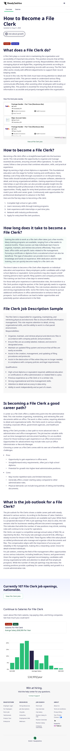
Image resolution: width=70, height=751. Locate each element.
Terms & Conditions (60, 709)
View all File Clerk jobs (35, 142)
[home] (12, 3)
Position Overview (41, 720)
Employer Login (8, 706)
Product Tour (7, 718)
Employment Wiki (24, 718)
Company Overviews (39, 726)
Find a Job (39, 706)
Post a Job (6, 712)
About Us (57, 706)
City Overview (40, 709)
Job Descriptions (24, 709)
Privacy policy (58, 712)
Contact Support (34, 696)
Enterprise (6, 721)
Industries (22, 715)
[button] (64, 3)
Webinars (22, 721)
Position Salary (40, 723)
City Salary (39, 712)
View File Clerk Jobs (13, 596)
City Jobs (22, 712)
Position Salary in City (41, 715)
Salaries (18, 9)
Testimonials (7, 715)
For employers (7, 709)
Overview (9, 9)
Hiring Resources (24, 706)
